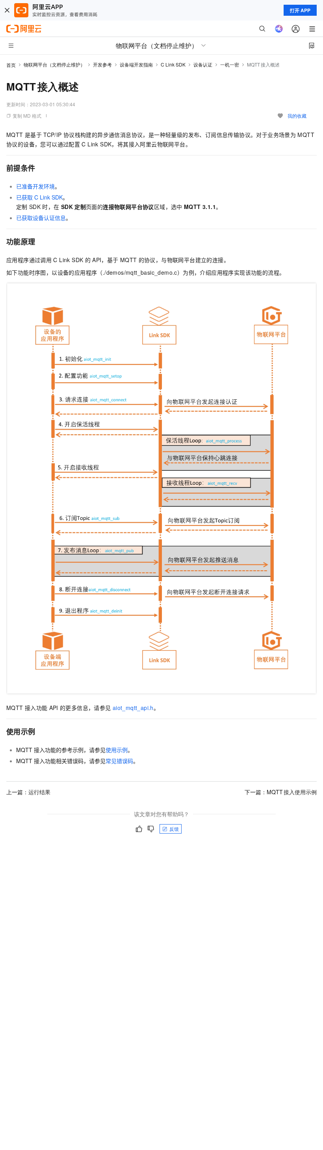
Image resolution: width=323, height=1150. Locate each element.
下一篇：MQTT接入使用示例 (281, 792)
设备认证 (202, 64)
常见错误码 (119, 761)
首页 (11, 64)
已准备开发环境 (35, 186)
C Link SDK (173, 64)
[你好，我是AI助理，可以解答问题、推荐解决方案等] (279, 28)
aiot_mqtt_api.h (133, 708)
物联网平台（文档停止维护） (54, 64)
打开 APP (300, 10)
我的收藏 (297, 115)
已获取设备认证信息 (41, 218)
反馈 (174, 828)
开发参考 (102, 64)
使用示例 (117, 750)
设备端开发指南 (136, 64)
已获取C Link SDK (39, 197)
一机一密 (229, 64)
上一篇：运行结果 (28, 792)
